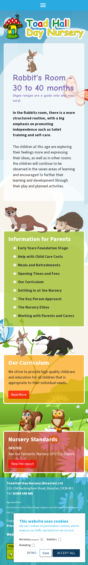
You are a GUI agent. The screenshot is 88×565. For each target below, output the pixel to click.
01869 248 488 (23, 493)
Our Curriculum (31, 282)
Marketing (25, 545)
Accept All (66, 553)
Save (46, 553)
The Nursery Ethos (33, 307)
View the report (22, 464)
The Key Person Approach (40, 299)
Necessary (29, 539)
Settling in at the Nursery (40, 290)
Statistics (52, 539)
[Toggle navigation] (43, 5)
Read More (18, 394)
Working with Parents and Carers (46, 315)
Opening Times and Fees (39, 273)
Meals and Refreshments (39, 265)
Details (31, 553)
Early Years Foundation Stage (43, 248)
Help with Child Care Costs (40, 256)
